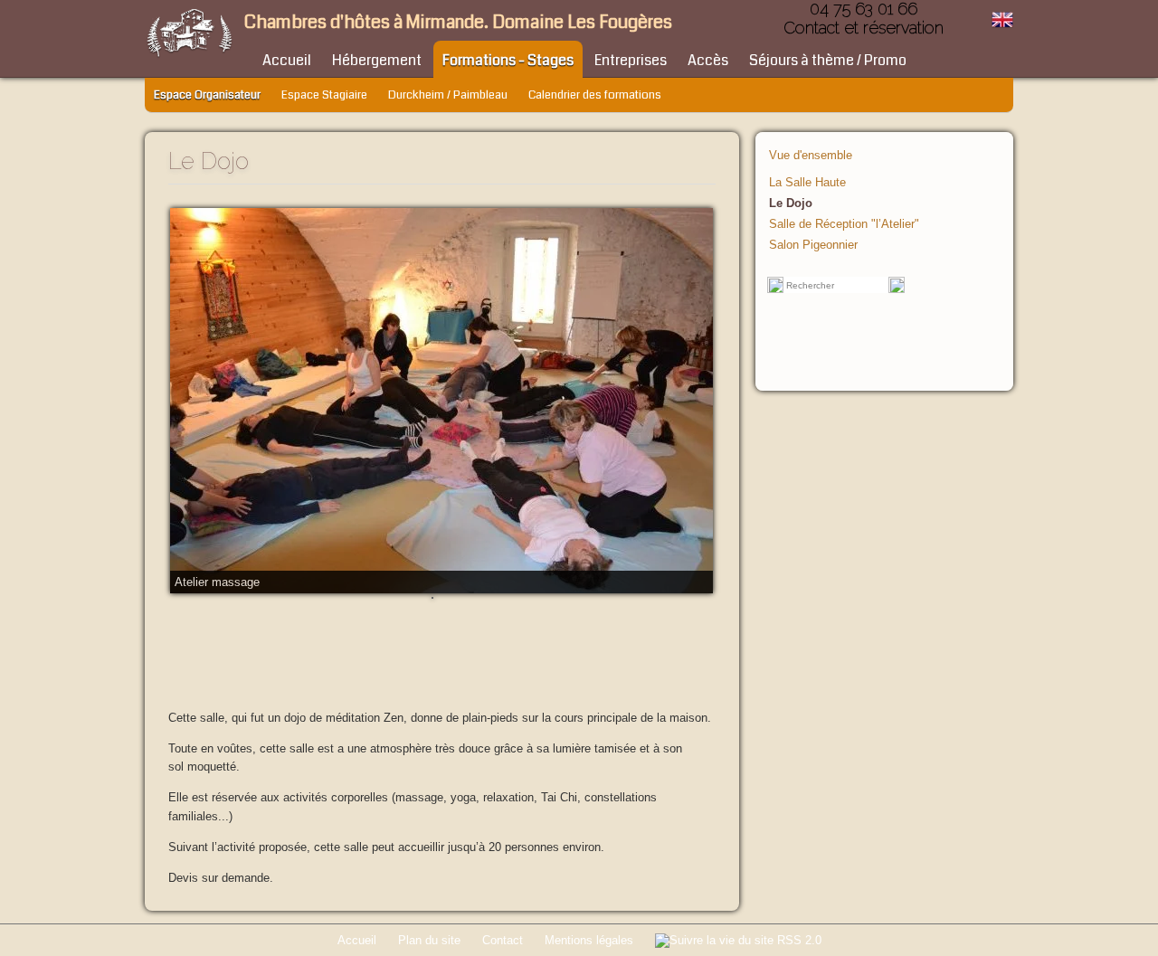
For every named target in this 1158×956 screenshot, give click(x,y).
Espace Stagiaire (324, 95)
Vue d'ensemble (810, 155)
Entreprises (630, 60)
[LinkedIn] (670, 159)
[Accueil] (190, 57)
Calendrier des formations (594, 95)
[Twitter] (688, 159)
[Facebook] (634, 159)
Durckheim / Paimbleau (448, 95)
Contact (502, 940)
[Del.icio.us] (616, 159)
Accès (708, 60)
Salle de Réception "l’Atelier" (844, 224)
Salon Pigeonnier (813, 244)
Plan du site (429, 940)
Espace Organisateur (207, 95)
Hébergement (377, 60)
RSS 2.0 (797, 940)
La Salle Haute (807, 182)
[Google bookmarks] (652, 159)
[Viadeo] (706, 159)
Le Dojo (790, 203)
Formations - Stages (508, 60)
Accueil (286, 60)
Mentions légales (589, 940)
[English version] (1002, 26)
